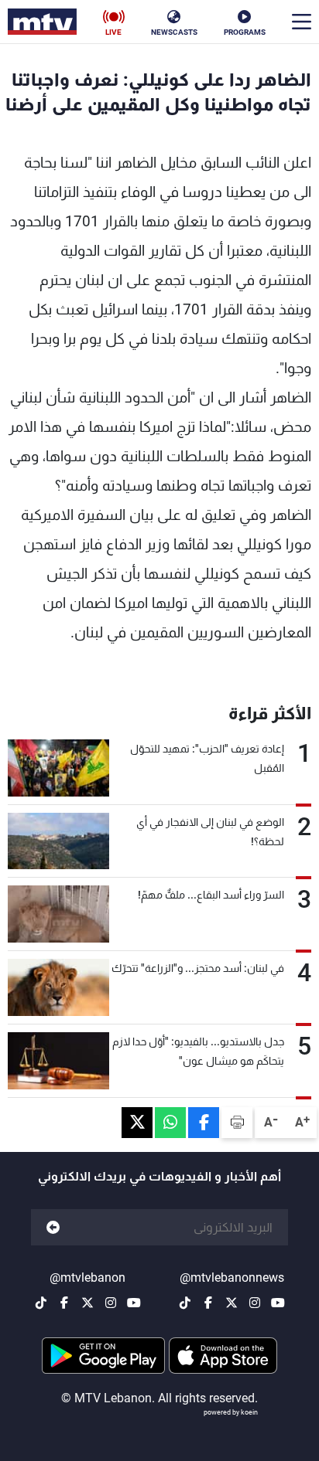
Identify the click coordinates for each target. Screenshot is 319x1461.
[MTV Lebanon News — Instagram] (254, 1302)
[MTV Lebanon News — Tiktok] (185, 1302)
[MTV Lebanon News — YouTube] (278, 1302)
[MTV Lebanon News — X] (231, 1302)
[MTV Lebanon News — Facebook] (208, 1302)
